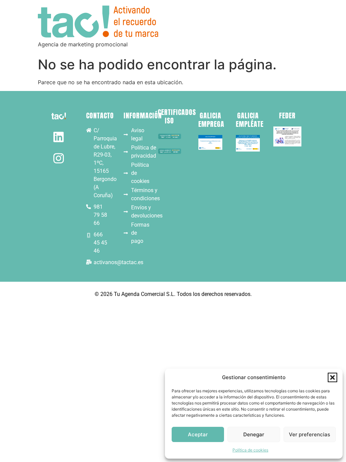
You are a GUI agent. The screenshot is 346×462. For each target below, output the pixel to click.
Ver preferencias (309, 434)
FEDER (287, 115)
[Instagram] (58, 158)
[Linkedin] (58, 136)
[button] (332, 377)
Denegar (253, 434)
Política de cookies (250, 450)
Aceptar (198, 434)
